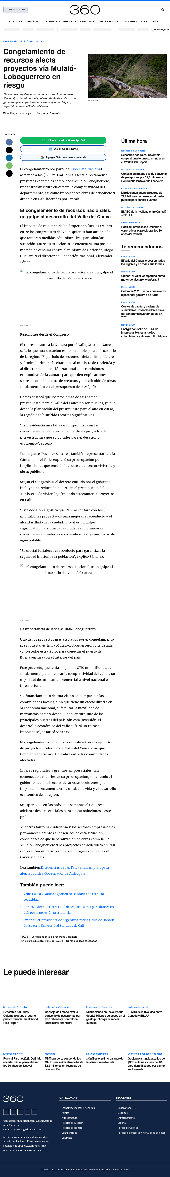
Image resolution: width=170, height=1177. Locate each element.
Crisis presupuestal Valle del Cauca (42, 940)
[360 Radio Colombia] (85, 10)
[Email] (9, 173)
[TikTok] (143, 9)
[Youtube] (155, 9)
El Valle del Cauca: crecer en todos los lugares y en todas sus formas (143, 262)
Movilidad (50, 1053)
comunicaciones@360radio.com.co (33, 1121)
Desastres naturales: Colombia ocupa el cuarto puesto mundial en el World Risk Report (143, 158)
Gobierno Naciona (86, 169)
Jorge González (52, 113)
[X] (149, 9)
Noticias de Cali (13, 41)
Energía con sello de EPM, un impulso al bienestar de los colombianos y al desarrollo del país (144, 332)
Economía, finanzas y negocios (145, 1053)
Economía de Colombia (134, 188)
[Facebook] (130, 9)
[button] (162, 9)
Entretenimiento (130, 222)
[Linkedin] (9, 157)
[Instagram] (137, 9)
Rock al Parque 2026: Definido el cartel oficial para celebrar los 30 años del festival (141, 230)
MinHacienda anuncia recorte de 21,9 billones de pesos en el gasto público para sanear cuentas (142, 196)
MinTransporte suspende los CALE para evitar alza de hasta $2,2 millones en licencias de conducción (64, 1063)
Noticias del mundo (132, 207)
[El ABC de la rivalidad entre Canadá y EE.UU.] (147, 990)
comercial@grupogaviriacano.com (22, 1129)
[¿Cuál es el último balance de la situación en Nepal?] (105, 1037)
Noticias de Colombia (133, 150)
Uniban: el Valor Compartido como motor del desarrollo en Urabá (143, 278)
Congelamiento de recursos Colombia (54, 936)
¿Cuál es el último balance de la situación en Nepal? (104, 1060)
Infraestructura (34, 41)
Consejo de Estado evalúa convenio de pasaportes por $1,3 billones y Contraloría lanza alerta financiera (144, 177)
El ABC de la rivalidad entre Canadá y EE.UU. (143, 213)
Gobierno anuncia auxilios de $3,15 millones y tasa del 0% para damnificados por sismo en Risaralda (146, 1063)
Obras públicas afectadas (81, 940)
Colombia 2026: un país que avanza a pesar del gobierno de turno (143, 293)
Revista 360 (128, 256)
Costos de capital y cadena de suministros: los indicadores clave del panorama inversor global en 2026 (143, 311)
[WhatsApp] (9, 165)
